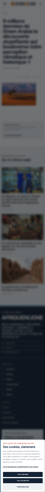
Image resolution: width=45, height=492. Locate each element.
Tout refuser (22, 474)
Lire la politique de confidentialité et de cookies (20, 467)
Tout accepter (23, 481)
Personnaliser (23, 487)
